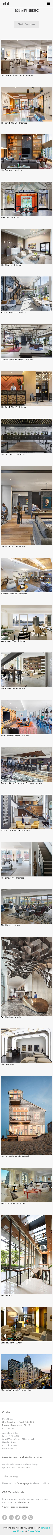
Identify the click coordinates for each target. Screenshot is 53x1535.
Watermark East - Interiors (13, 688)
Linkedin (11, 1517)
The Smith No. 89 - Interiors (14, 407)
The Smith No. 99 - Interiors (14, 123)
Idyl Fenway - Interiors (11, 170)
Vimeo (17, 1517)
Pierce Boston (7, 1064)
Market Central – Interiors (13, 455)
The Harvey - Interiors (11, 925)
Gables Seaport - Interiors (13, 546)
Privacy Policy (34, 1531)
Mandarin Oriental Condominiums (16, 1390)
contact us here (23, 1468)
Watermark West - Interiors (13, 641)
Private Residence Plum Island (15, 1156)
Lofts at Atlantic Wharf (11, 1343)
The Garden (6, 1296)
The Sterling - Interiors (11, 265)
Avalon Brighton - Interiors (13, 312)
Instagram (30, 1517)
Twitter (24, 1517)
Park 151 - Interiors (10, 218)
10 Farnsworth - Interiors (12, 878)
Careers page (22, 1483)
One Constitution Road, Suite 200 (18, 1422)
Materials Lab (24, 1502)
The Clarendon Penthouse (13, 1204)
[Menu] (49, 3)
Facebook (4, 1517)
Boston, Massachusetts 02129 (16, 1425)
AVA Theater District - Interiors (15, 736)
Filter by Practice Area (26, 24)
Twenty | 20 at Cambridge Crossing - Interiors (22, 783)
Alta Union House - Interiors (14, 594)
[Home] (6, 4)
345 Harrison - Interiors (11, 1017)
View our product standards (15, 1507)
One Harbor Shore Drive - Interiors (17, 76)
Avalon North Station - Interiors (15, 831)
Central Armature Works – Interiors (17, 360)
